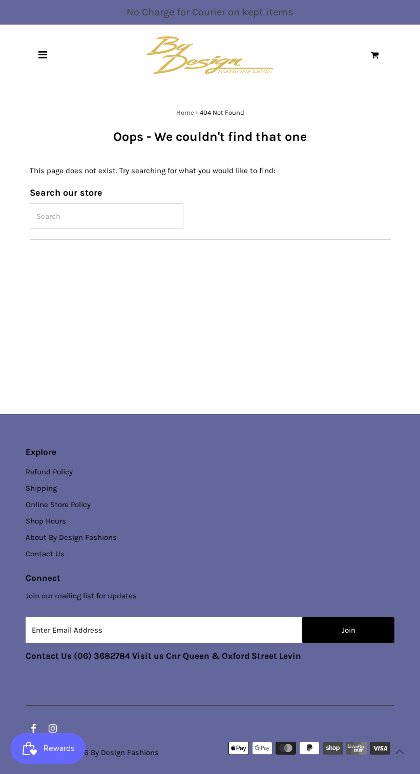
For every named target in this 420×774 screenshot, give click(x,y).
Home (185, 112)
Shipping (41, 488)
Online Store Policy (58, 504)
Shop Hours (46, 521)
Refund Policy (49, 471)
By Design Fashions (125, 752)
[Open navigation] (43, 55)
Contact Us (45, 553)
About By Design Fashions (71, 537)
